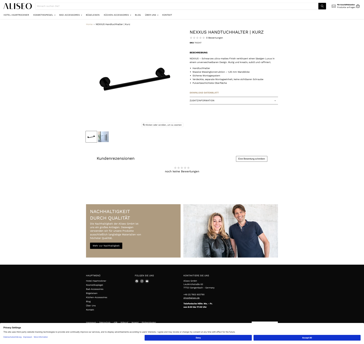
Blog (138, 15)
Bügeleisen (93, 15)
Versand (134, 322)
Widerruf (124, 322)
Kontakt (167, 15)
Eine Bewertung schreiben (251, 159)
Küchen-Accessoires (117, 15)
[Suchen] (322, 6)
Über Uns (151, 15)
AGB (115, 322)
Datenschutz (104, 322)
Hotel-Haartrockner (16, 15)
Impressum (91, 322)
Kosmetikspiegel (43, 15)
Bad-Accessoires (69, 15)
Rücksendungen (149, 322)
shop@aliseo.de (191, 298)
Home (89, 24)
